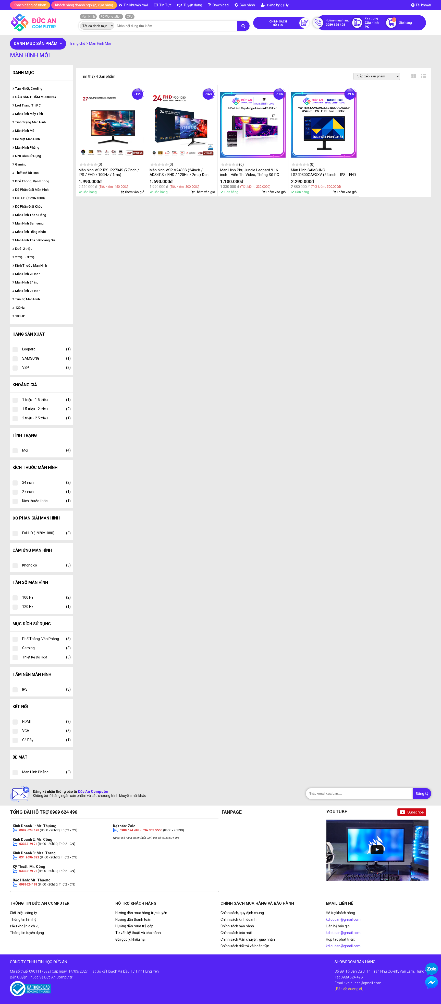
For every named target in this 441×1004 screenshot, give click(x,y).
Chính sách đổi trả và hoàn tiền (244, 946)
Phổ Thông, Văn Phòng (31, 181)
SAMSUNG (46, 358)
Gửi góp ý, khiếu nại (130, 939)
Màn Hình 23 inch (27, 274)
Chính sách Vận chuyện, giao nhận (247, 939)
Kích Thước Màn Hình (30, 265)
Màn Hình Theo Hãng (30, 215)
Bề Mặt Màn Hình (27, 139)
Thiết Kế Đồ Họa (26, 173)
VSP (46, 367)
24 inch (46, 482)
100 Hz (46, 597)
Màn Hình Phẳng (26, 147)
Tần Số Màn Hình (27, 299)
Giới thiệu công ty (23, 913)
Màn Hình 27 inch (27, 291)
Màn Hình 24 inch (27, 282)
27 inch (46, 492)
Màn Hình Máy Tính (28, 114)
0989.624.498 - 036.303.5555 (140, 830)
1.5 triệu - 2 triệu (46, 409)
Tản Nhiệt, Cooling (28, 88)
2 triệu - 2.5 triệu (46, 418)
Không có (46, 565)
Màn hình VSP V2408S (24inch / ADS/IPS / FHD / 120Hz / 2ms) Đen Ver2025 (179, 175)
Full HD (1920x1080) (29, 198)
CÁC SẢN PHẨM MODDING (35, 97)
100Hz (19, 316)
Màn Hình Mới (24, 131)
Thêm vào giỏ (134, 192)
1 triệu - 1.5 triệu (46, 400)
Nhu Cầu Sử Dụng (27, 156)
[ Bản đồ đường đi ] (349, 989)
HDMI (46, 721)
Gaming (20, 164)
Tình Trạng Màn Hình (30, 122)
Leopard (46, 349)
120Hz (19, 308)
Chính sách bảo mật (236, 933)
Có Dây (46, 740)
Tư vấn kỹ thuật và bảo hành (138, 933)
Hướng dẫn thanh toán (133, 919)
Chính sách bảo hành (237, 926)
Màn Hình (88, 16)
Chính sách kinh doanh (238, 919)
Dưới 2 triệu (23, 249)
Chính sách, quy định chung (242, 913)
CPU (130, 16)
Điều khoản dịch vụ (25, 926)
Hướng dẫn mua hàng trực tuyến (141, 913)
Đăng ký (422, 794)
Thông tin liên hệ (23, 919)
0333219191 (28, 844)
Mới (46, 450)
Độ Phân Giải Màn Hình (31, 190)
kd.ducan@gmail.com (343, 919)
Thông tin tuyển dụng (27, 933)
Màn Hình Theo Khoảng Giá (34, 240)
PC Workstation (111, 16)
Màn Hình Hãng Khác (30, 232)
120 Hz (46, 607)
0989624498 (28, 884)
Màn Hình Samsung (29, 223)
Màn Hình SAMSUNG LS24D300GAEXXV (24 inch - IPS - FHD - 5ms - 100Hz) (323, 175)
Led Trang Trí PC (27, 105)
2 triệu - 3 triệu (25, 257)
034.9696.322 (29, 857)
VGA (46, 731)
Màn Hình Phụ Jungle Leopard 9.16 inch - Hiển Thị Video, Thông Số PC (249, 172)
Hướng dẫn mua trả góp (134, 926)
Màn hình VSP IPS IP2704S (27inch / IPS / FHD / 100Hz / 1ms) (109, 172)
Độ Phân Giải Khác (28, 206)
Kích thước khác (46, 501)
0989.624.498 (29, 830)
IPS (46, 689)
